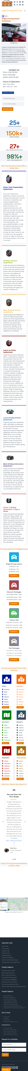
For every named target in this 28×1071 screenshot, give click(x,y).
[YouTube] (23, 2)
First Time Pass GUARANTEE (9, 979)
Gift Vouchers (5, 948)
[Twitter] (17, 2)
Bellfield (5, 725)
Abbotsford (6, 689)
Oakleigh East (7, 775)
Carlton (20, 763)
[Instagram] (20, 2)
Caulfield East (7, 766)
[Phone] (23, 5)
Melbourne (6, 696)
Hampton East (7, 770)
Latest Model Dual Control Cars (10, 1002)
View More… (14, 575)
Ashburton (21, 725)
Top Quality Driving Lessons (9, 977)
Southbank (6, 704)
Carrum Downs (7, 763)
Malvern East (6, 773)
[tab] (12, 859)
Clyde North (6, 768)
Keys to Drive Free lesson (8, 975)
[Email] (20, 5)
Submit (5, 1055)
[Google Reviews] (17, 5)
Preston (5, 735)
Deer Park (21, 768)
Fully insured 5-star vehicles (9, 982)
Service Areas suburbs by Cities (10, 984)
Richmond (6, 701)
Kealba (20, 699)
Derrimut (21, 694)
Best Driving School (8, 995)
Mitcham (21, 735)
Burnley (5, 691)
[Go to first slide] (25, 822)
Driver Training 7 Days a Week (10, 1000)
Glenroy (5, 730)
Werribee (21, 766)
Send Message (7, 109)
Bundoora (21, 761)
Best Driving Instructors (8, 973)
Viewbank (6, 737)
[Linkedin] (14, 5)
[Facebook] (14, 2)
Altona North (21, 689)
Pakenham (21, 775)
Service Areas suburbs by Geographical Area (14, 986)
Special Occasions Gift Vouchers (11, 1004)
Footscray (21, 696)
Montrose (21, 737)
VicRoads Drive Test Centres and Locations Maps (14, 1007)
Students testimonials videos (10, 960)
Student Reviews (6, 955)
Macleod (6, 732)
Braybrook (21, 691)
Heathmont (21, 730)
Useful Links (5, 946)
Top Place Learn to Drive (8, 970)
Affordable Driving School (9, 997)
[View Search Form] (3, 16)
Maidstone (21, 701)
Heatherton (21, 773)
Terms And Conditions (8, 957)
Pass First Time (6, 953)
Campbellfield (7, 727)
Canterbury (21, 727)
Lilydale (20, 732)
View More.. (14, 603)
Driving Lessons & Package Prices (11, 962)
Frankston (21, 770)
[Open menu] (24, 11)
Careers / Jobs (5, 951)
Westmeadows (7, 740)
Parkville (6, 699)
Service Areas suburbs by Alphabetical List (13, 1006)
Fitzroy (5, 694)
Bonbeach (6, 761)
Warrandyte (21, 740)
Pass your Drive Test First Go (10, 999)
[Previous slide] (3, 822)
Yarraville (21, 704)
